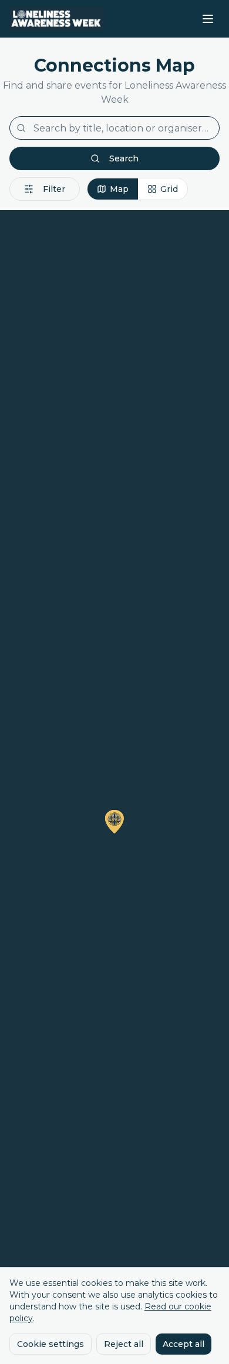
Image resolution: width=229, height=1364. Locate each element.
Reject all (123, 1344)
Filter (54, 189)
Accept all (183, 1344)
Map (119, 189)
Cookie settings (50, 1344)
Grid (169, 189)
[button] (114, 821)
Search (124, 158)
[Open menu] (208, 19)
